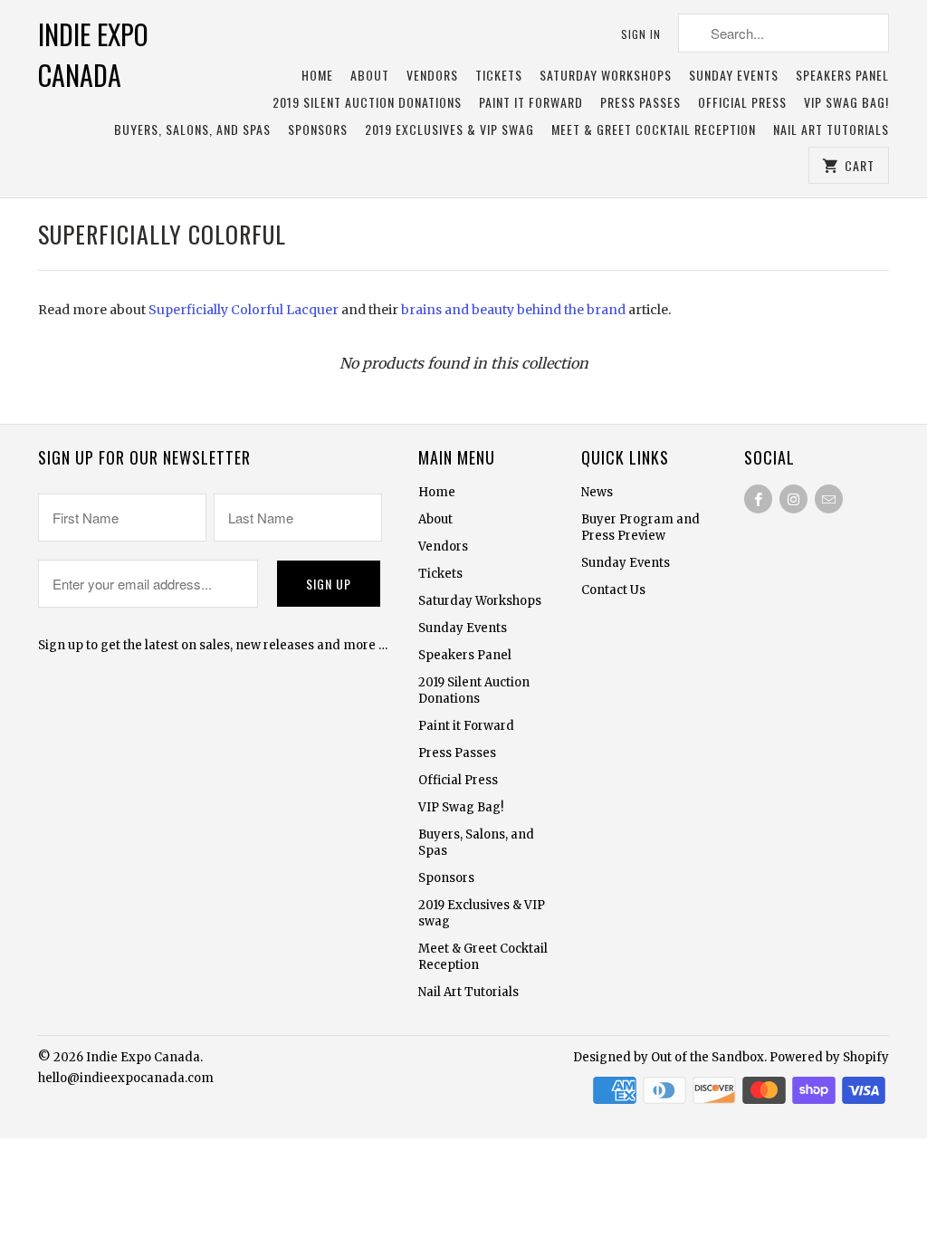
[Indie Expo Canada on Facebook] (758, 498)
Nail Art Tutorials (831, 130)
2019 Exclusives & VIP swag (449, 130)
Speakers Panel (842, 75)
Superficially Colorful (162, 234)
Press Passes (640, 102)
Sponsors (318, 130)
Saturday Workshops (606, 75)
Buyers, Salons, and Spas (192, 130)
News (597, 492)
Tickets (498, 75)
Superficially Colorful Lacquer (243, 310)
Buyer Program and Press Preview (640, 527)
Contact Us (613, 590)
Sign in (641, 34)
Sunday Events (734, 75)
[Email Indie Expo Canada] (829, 498)
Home (317, 75)
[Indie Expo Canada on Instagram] (793, 498)
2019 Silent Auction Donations (367, 102)
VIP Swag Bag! (846, 102)
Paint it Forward (531, 102)
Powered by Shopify (829, 1057)
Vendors (432, 75)
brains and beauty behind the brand (513, 310)
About (369, 75)
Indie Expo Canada (93, 54)
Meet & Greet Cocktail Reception (653, 130)
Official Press (742, 102)
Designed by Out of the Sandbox (668, 1057)
